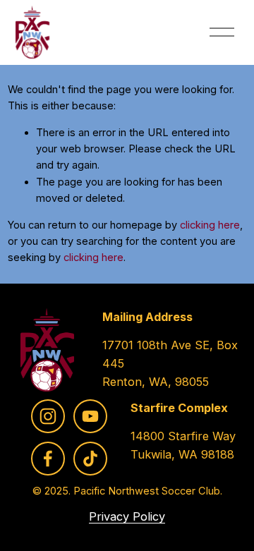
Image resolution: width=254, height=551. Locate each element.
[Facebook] (48, 459)
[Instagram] (48, 416)
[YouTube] (90, 416)
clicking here (210, 225)
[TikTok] (90, 459)
